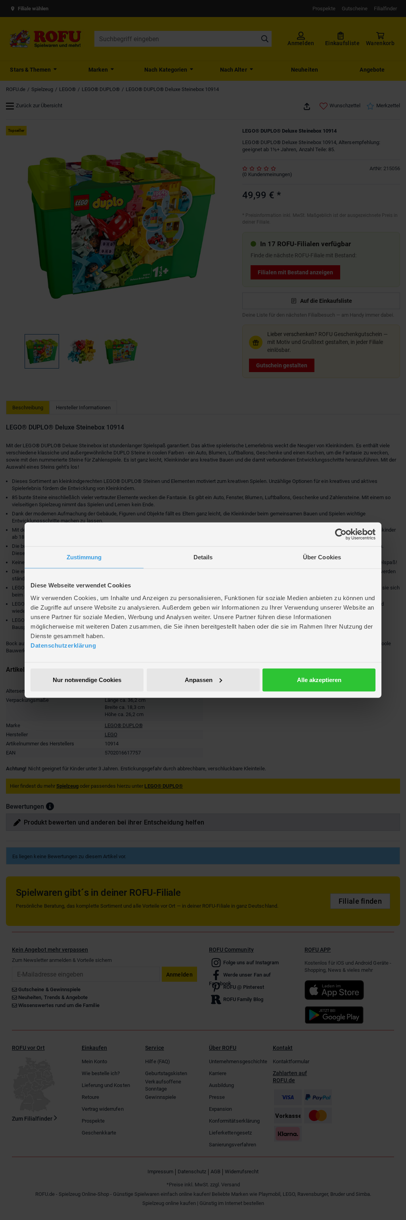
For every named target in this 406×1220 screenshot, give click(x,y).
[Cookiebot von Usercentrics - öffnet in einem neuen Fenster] (340, 534)
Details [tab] (203, 557)
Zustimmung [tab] (84, 557)
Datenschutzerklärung (63, 645)
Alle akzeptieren (319, 679)
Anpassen (199, 679)
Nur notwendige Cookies (87, 679)
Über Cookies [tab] (322, 557)
